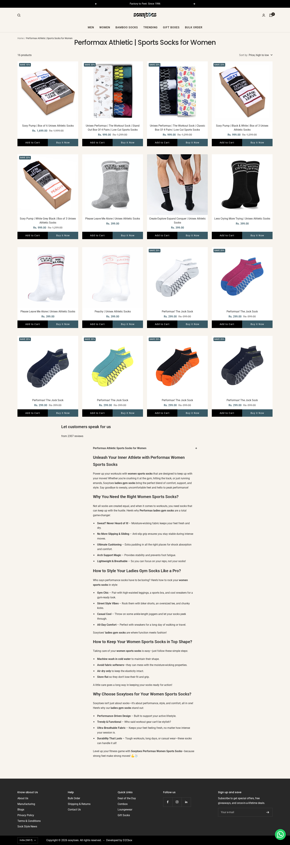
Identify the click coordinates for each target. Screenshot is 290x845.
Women (104, 27)
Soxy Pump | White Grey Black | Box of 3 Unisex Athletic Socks (48, 220)
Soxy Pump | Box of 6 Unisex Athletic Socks (48, 125)
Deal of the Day (127, 798)
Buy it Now (63, 142)
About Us (22, 798)
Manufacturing (26, 804)
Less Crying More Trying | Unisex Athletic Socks (242, 218)
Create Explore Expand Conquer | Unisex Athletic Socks (177, 220)
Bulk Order (193, 27)
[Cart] (271, 15)
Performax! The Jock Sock (177, 311)
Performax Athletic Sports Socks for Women (119, 448)
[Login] (263, 15)
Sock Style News (27, 826)
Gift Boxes (171, 27)
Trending (150, 27)
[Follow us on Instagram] (177, 802)
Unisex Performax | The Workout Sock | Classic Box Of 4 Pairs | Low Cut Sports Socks (177, 127)
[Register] (267, 812)
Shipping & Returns (79, 804)
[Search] (18, 15)
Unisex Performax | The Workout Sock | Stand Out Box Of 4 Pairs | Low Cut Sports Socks (112, 127)
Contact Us (74, 809)
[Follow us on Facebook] (167, 802)
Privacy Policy (25, 815)
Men (91, 27)
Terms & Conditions (29, 821)
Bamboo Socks (126, 27)
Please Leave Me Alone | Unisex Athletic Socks (112, 218)
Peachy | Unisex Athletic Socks (113, 311)
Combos (123, 804)
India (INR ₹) (26, 840)
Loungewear (125, 809)
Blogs (20, 809)
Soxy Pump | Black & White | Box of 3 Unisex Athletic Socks (242, 127)
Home (20, 38)
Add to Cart (32, 142)
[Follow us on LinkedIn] (186, 802)
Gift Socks (124, 815)
